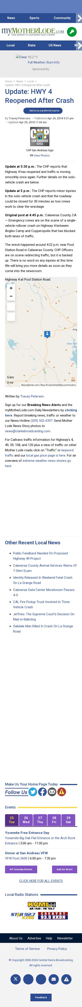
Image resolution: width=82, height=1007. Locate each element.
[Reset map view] (11, 317)
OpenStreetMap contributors (62, 385)
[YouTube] (41, 979)
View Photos (41, 155)
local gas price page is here (45, 455)
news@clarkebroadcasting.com (27, 431)
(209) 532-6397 (41, 421)
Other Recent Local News (32, 542)
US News (55, 45)
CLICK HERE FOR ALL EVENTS (41, 881)
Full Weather (36, 62)
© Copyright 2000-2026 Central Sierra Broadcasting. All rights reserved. (41, 962)
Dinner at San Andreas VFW (26, 853)
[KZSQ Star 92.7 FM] (21, 914)
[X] (15, 979)
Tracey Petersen (32, 396)
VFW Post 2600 (16, 858)
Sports (34, 18)
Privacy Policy (57, 949)
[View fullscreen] (11, 306)
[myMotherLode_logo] (32, 31)
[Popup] (72, 32)
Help (49, 938)
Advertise (34, 938)
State (31, 45)
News (11, 18)
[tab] (12, 820)
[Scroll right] (79, 18)
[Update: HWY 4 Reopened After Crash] (39, 145)
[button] (47, 334)
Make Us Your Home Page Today (31, 784)
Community (62, 18)
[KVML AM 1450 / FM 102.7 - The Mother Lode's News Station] (42, 904)
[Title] (66, 979)
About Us (16, 938)
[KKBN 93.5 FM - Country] (52, 914)
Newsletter (65, 938)
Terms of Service (27, 949)
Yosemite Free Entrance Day (27, 833)
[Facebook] (28, 979)
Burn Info (53, 62)
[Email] (54, 979)
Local (11, 45)
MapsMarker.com (30, 385)
